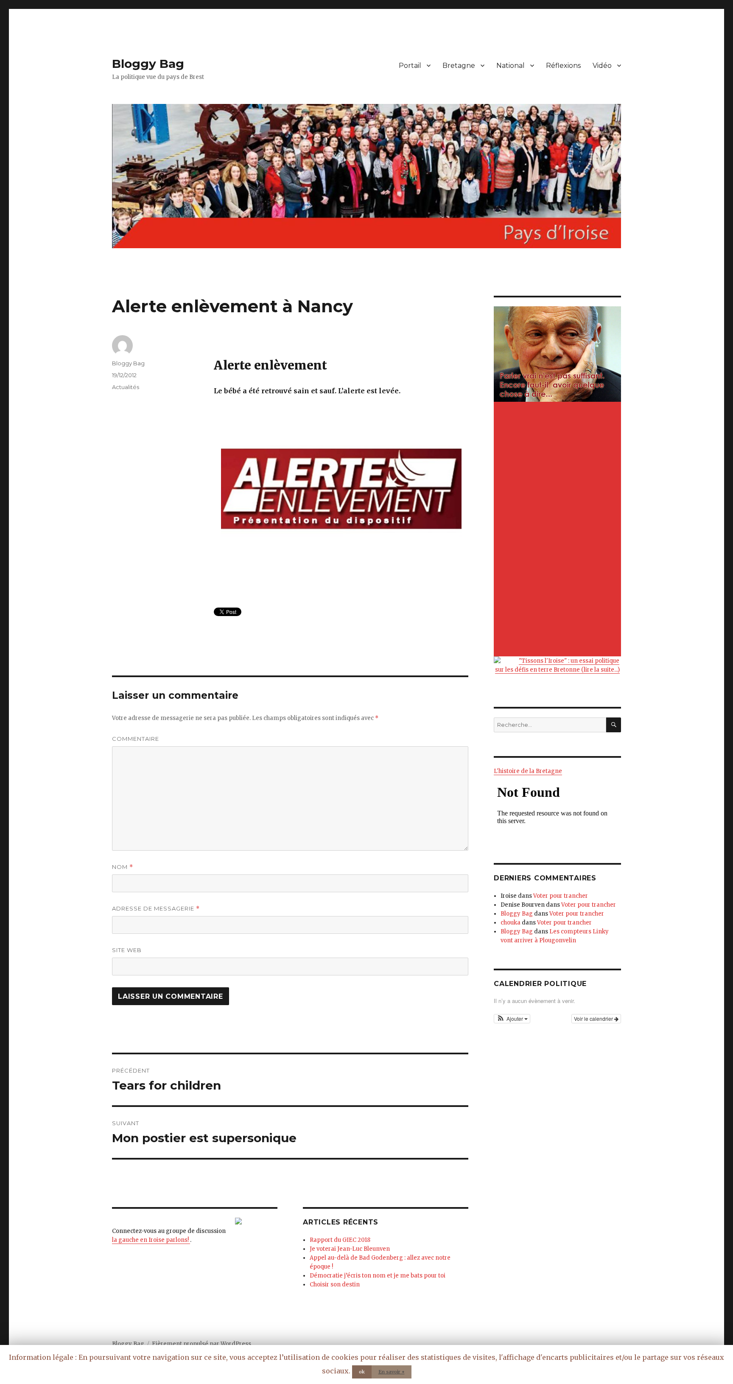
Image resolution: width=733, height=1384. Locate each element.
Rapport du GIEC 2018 (340, 1240)
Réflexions (563, 66)
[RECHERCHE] (613, 724)
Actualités (125, 387)
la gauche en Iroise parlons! (151, 1240)
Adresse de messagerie (156, 908)
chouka (510, 922)
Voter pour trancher (560, 895)
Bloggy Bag (148, 63)
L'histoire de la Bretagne (528, 771)
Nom (122, 867)
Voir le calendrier (594, 1018)
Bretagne (458, 66)
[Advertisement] (558, 530)
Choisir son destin (335, 1284)
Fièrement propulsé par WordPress (201, 1344)
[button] (512, 1018)
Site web (127, 950)
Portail (410, 66)
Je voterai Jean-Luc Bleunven (350, 1248)
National (510, 66)
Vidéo (602, 66)
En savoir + (391, 1372)
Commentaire (135, 738)
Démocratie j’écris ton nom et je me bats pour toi (377, 1275)
